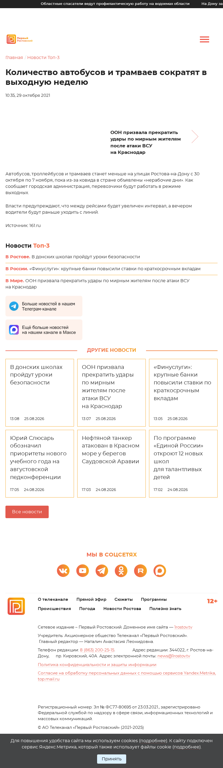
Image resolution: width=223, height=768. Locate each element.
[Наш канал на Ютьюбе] (82, 570)
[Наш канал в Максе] (159, 570)
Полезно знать (165, 609)
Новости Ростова (122, 609)
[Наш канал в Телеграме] (101, 570)
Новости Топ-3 (43, 57)
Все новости (27, 511)
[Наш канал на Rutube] (140, 570)
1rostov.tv (183, 627)
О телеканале (53, 600)
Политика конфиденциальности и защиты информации (97, 665)
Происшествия (54, 609)
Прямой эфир (91, 600)
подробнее (153, 741)
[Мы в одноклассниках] (121, 570)
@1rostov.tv (173, 656)
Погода (87, 609)
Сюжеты (123, 600)
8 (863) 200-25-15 (97, 650)
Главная (14, 57)
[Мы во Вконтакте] (63, 570)
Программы (154, 600)
